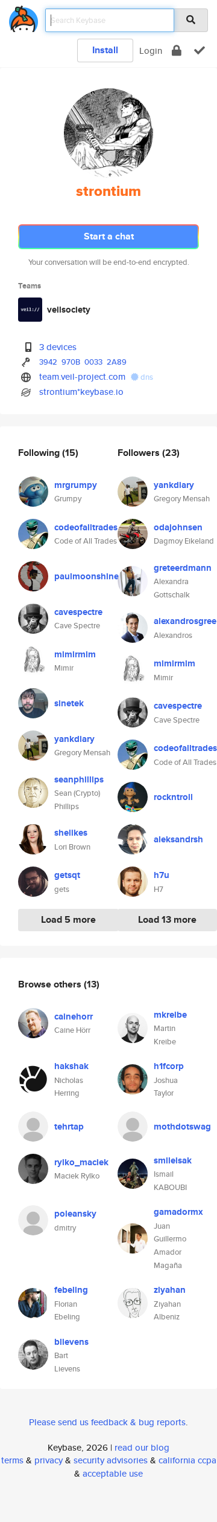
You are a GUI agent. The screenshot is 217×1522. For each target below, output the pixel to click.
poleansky (75, 1213)
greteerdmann (183, 567)
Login (150, 50)
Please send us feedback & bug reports (107, 1422)
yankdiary (74, 739)
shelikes (70, 832)
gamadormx (178, 1211)
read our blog (142, 1447)
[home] (23, 17)
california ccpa (187, 1460)
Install (105, 50)
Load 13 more (167, 919)
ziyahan (170, 1289)
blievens (71, 1341)
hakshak (71, 1066)
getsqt (67, 875)
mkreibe (170, 1014)
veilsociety (68, 309)
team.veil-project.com (82, 376)
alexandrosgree (185, 621)
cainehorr (73, 1016)
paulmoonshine (86, 576)
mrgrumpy (75, 485)
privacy (48, 1460)
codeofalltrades (86, 527)
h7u (161, 875)
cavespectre (78, 612)
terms (12, 1460)
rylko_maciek (81, 1162)
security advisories (111, 1460)
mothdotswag (182, 1126)
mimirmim (75, 654)
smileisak (173, 1160)
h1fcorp (169, 1066)
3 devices (58, 346)
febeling (71, 1289)
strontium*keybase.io (81, 391)
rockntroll (173, 797)
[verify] (199, 50)
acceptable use (113, 1473)
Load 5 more (68, 919)
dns (146, 377)
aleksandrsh (178, 839)
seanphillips (79, 779)
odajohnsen (178, 527)
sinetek (69, 703)
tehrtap (69, 1126)
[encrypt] (176, 50)
